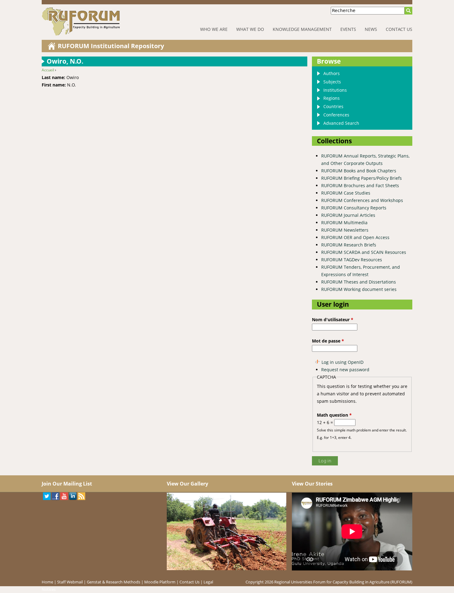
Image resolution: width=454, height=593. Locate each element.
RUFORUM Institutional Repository (111, 46)
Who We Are (214, 29)
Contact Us (399, 29)
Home (47, 582)
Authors (331, 73)
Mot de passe (328, 341)
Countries (333, 106)
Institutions (335, 90)
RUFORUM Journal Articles (348, 215)
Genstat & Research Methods (113, 582)
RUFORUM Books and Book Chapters (358, 171)
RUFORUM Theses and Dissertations (358, 282)
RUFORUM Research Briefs (348, 245)
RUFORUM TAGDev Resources (351, 260)
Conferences (336, 115)
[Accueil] (100, 21)
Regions (331, 98)
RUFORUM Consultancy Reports (353, 208)
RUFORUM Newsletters (344, 230)
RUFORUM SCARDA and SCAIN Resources (363, 252)
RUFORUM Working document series (359, 289)
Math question (334, 415)
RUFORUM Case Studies (345, 193)
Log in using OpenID (343, 362)
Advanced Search (341, 123)
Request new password (345, 369)
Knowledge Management (302, 29)
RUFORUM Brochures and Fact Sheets (360, 185)
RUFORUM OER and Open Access (355, 237)
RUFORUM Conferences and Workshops (362, 200)
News (371, 29)
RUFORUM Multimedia (344, 222)
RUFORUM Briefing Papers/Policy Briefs (361, 178)
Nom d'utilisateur (332, 319)
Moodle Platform (159, 582)
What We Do (250, 29)
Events (348, 29)
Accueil (48, 70)
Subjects (332, 82)
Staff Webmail (70, 582)
